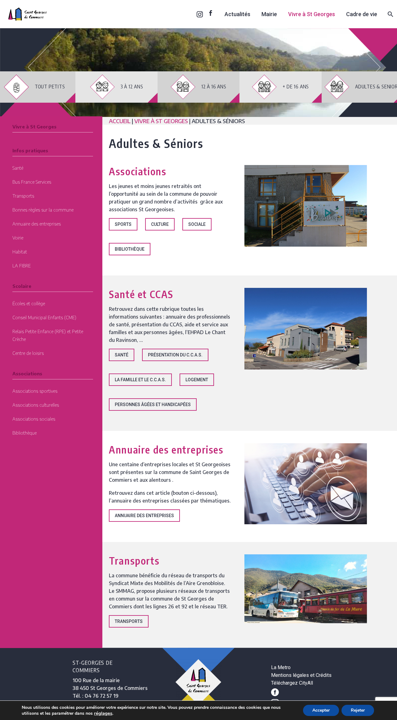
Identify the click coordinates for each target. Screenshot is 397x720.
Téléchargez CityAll (292, 683)
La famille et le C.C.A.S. (140, 379)
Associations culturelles (35, 405)
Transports (23, 196)
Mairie (269, 14)
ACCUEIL (120, 120)
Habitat (19, 251)
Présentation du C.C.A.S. (175, 354)
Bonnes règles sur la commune (43, 209)
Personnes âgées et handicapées (153, 404)
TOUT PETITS (47, 86)
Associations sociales (33, 419)
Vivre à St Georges (311, 14)
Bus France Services (31, 182)
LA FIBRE (21, 265)
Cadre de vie (361, 14)
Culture (160, 224)
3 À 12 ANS (129, 86)
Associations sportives (34, 391)
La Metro (281, 667)
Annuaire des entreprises (36, 223)
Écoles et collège (28, 303)
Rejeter (358, 710)
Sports (123, 224)
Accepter (321, 710)
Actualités (237, 14)
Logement (196, 379)
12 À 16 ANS (210, 86)
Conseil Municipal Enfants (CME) (44, 317)
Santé (17, 168)
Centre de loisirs (28, 353)
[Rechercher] (390, 14)
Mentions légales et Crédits (301, 675)
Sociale (197, 224)
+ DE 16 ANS (293, 86)
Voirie (17, 237)
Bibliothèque (24, 433)
